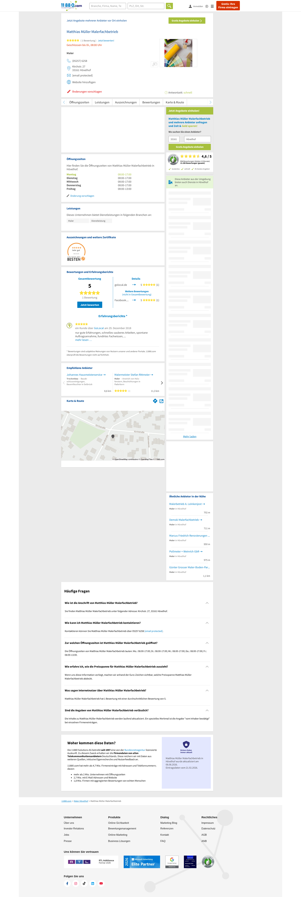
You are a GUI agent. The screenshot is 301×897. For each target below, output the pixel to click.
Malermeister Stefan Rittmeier (132, 374)
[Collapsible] (207, 602)
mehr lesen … (83, 340)
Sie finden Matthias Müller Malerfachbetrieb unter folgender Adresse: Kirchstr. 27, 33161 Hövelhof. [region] (116, 611)
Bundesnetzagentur (134, 749)
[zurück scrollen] (64, 102)
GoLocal (99, 328)
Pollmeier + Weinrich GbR (184, 551)
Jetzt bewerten (89, 305)
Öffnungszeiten (79, 102)
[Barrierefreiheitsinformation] (208, 6)
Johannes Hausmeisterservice (84, 374)
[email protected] (154, 631)
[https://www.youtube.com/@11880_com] (101, 883)
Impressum (207, 823)
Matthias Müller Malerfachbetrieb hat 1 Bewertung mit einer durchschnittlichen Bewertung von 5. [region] (115, 698)
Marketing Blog (168, 823)
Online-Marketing (117, 834)
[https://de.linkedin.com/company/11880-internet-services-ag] (92, 883)
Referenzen (166, 828)
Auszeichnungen (126, 102)
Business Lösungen (119, 841)
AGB (204, 834)
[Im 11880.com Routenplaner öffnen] (155, 400)
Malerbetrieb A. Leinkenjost (185, 504)
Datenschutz (208, 828)
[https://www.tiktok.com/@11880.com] (84, 883)
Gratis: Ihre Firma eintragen (228, 5)
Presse (68, 841)
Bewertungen (151, 102)
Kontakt (164, 834)
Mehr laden (189, 436)
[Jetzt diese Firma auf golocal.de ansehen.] (134, 284)
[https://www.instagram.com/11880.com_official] (75, 883)
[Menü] (213, 6)
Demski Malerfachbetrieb (184, 520)
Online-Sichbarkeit (118, 823)
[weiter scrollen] (210, 102)
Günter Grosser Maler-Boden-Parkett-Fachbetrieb (189, 567)
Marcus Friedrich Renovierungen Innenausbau (189, 535)
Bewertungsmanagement (122, 828)
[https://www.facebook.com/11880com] (67, 883)
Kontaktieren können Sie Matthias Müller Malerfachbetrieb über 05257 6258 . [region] (114, 631)
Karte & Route (175, 102)
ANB (204, 841)
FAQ (162, 841)
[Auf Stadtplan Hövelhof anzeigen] (161, 400)
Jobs (66, 834)
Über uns (69, 823)
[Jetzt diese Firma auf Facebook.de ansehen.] (134, 300)
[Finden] (169, 6)
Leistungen (102, 102)
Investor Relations (74, 828)
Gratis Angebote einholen (186, 20)
